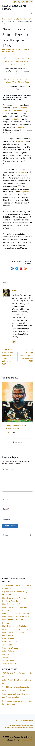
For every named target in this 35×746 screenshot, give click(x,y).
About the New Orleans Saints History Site (19, 727)
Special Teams (8, 660)
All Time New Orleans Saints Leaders (17, 585)
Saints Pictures (8, 51)
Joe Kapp (18, 119)
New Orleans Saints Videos (13, 632)
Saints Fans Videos (10, 648)
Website (6, 519)
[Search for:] (17, 535)
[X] (19, 1)
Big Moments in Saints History (14, 592)
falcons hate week (9, 595)
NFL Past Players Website (24, 720)
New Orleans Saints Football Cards (16, 614)
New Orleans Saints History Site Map (20, 725)
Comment (8, 470)
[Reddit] (27, 1)
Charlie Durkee (23, 127)
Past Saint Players (9, 642)
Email (6, 509)
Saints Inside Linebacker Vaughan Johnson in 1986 (7, 356)
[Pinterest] (23, 1)
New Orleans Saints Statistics (14, 626)
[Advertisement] (17, 557)
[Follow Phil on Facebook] (14, 341)
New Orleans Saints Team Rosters (16, 629)
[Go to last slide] (5, 411)
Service (5, 657)
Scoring (5, 654)
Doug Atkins (24, 192)
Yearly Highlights (9, 664)
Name (6, 499)
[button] (12, 268)
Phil (14, 290)
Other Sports (7, 635)
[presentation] (17, 402)
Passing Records (9, 639)
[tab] (13, 442)
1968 (5, 282)
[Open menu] (31, 7)
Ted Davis (22, 172)
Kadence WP (27, 740)
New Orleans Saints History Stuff (15, 49)
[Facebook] (15, 1)
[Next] (29, 411)
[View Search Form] (31, 13)
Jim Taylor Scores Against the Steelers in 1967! (26, 355)
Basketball (6, 589)
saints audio (7, 645)
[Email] (31, 1)
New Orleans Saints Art (12, 604)
